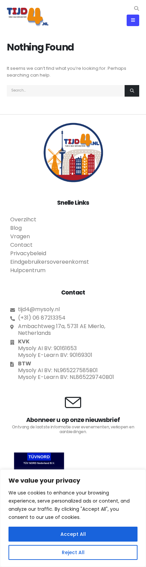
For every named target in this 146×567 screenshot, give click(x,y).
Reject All (73, 552)
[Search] (132, 91)
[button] (136, 8)
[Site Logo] (28, 16)
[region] (73, 518)
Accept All (73, 534)
